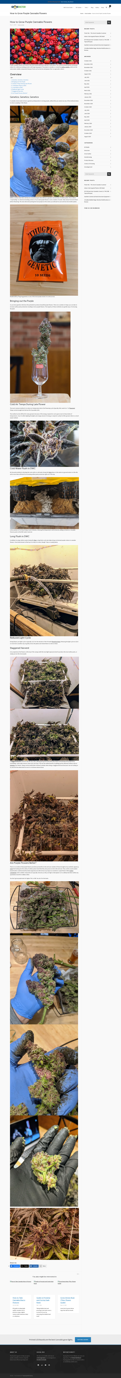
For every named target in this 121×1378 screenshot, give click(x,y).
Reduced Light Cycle (18, 89)
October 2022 (88, 61)
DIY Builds (86, 147)
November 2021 (88, 67)
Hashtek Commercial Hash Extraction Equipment (97, 45)
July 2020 (86, 110)
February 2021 (88, 94)
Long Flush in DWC (17, 87)
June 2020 (87, 113)
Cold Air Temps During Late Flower (22, 83)
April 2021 (86, 87)
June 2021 (87, 80)
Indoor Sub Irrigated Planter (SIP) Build (94, 36)
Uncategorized (88, 167)
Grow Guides (88, 13)
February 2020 (88, 123)
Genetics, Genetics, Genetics (20, 80)
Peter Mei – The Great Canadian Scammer (95, 33)
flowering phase (56, 641)
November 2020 (88, 103)
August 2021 (87, 74)
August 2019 (87, 136)
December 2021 (88, 64)
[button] (109, 22)
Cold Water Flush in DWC (19, 85)
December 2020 (88, 100)
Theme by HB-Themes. (28, 1375)
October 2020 (88, 107)
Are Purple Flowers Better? (19, 93)
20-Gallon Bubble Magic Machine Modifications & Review (97, 49)
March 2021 (87, 90)
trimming (12, 765)
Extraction (87, 150)
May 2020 (86, 117)
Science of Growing (89, 163)
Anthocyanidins (65, 67)
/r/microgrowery (41, 1358)
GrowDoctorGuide (41, 1360)
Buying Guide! (83, 1339)
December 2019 (88, 130)
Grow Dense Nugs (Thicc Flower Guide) (67, 1300)
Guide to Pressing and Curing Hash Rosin (43, 1300)
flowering (72, 408)
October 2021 (88, 70)
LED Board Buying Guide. (54, 2)
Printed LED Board (76, 1358)
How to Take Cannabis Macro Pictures (19, 1300)
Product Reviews (88, 160)
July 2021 (86, 77)
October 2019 (88, 133)
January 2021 (87, 97)
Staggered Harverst (17, 91)
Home (81, 13)
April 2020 (86, 120)
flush (50, 472)
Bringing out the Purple (18, 81)
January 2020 (87, 126)
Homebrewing (88, 157)
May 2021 (86, 84)
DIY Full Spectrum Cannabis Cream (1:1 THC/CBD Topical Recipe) (96, 40)
